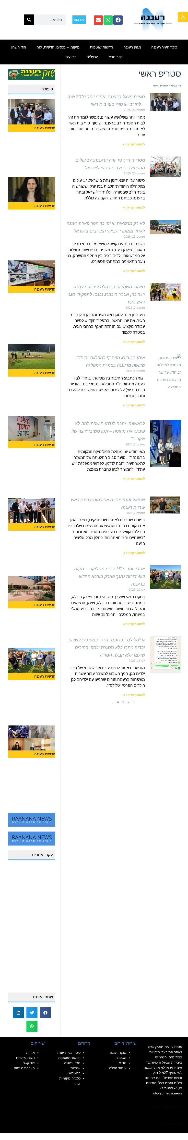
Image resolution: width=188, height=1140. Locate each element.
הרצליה (92, 57)
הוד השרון (18, 47)
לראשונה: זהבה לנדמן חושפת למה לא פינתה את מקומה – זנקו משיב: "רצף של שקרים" (108, 431)
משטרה (121, 1058)
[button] (183, 17)
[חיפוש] (29, 19)
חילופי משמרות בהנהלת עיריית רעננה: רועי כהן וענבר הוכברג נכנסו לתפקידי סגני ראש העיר (106, 294)
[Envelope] (98, 20)
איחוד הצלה (118, 1068)
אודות (30, 1052)
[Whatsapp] (108, 20)
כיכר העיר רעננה (164, 47)
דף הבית (176, 85)
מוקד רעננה (118, 1052)
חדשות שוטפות (101, 47)
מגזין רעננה (132, 47)
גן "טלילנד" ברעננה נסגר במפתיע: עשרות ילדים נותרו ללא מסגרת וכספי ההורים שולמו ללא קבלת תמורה (106, 647)
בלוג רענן (74, 1073)
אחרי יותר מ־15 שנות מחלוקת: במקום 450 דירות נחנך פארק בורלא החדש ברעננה (109, 576)
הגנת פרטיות (25, 1058)
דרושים (70, 57)
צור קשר (29, 1063)
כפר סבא (116, 57)
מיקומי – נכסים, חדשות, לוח (58, 47)
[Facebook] (118, 20)
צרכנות (75, 1068)
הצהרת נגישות (24, 1068)
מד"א (123, 1063)
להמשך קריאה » (134, 144)
